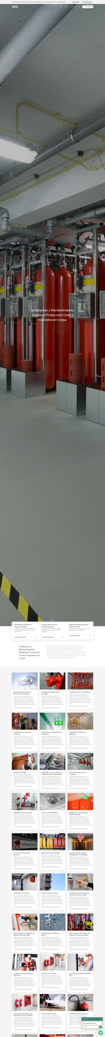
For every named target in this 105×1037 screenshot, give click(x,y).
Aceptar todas (75, 2)
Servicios (67, 6)
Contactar (73, 6)
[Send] (100, 1027)
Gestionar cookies (87, 2)
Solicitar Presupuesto (20, 637)
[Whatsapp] (101, 1033)
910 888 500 (89, 6)
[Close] (101, 1019)
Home (61, 6)
